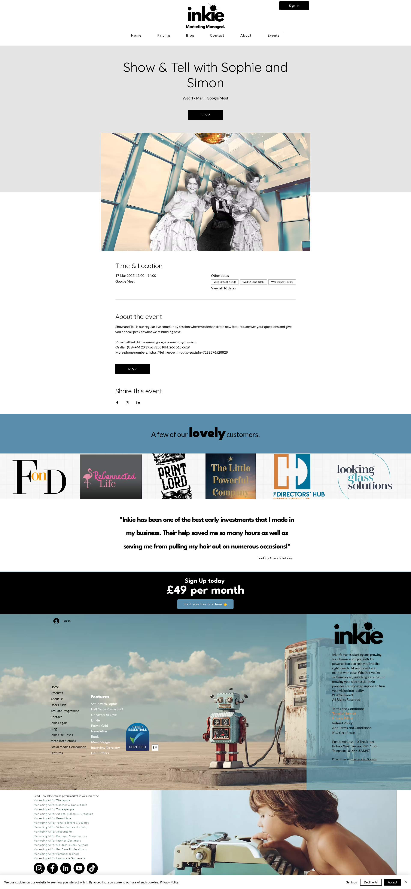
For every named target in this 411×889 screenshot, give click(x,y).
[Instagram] (39, 868)
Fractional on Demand (364, 759)
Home (55, 687)
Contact (56, 717)
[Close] (405, 882)
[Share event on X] (128, 402)
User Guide (58, 705)
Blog (54, 729)
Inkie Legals (59, 723)
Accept (392, 882)
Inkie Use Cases (61, 735)
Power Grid (99, 725)
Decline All (371, 882)
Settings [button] (351, 882)
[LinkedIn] (65, 868)
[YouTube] (79, 868)
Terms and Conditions (348, 709)
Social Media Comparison (61, 747)
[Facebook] (52, 868)
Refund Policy (342, 723)
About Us (57, 699)
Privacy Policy (342, 718)
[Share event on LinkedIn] (138, 402)
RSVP (205, 115)
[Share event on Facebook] (117, 402)
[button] (163, 35)
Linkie (95, 720)
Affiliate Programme (61, 711)
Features (57, 753)
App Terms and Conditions (351, 728)
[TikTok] (92, 868)
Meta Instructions (61, 741)
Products (57, 693)
